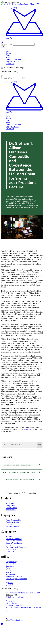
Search (8, 572)
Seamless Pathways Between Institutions (18, 465)
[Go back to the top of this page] (2, 624)
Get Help (9, 570)
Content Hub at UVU (32, 4)
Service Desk (10, 564)
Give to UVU (11, 549)
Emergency (10, 566)
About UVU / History (14, 543)
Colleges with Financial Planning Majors (18, 479)
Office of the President (14, 541)
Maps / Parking (11, 562)
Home (8, 51)
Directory (9, 524)
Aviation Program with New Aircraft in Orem (19, 472)
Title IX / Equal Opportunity (16, 579)
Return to (12, 445)
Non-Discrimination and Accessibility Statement (23, 607)
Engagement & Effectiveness (16, 547)
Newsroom (10, 64)
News (8, 57)
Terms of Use (11, 601)
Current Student (11, 508)
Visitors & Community (14, 539)
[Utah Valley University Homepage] (12, 4)
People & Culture (12, 526)
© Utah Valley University (15, 597)
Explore (8, 55)
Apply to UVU (11, 8)
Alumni (8, 545)
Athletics (9, 537)
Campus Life (10, 506)
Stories (8, 53)
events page (28, 429)
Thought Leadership (13, 59)
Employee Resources (13, 522)
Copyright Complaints (14, 605)
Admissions (10, 503)
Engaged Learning (12, 62)
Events (10, 585)
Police (8, 568)
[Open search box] (2, 42)
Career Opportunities (13, 520)
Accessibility (10, 574)
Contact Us (10, 551)
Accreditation (11, 510)
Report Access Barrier (14, 577)
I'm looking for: (6, 44)
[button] (22, 2)
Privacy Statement (12, 603)
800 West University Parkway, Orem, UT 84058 (24, 593)
